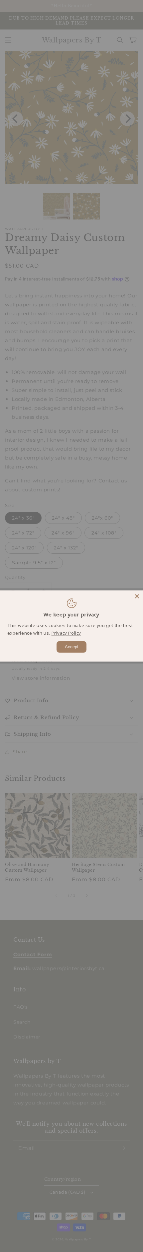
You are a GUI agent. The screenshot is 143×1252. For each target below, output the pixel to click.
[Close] (137, 596)
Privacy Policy (66, 633)
